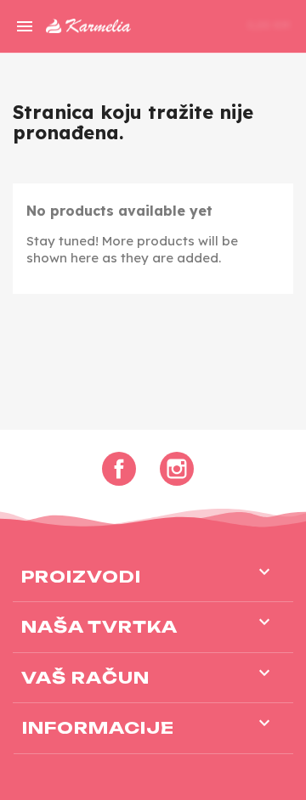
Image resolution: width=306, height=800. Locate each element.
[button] (180, 26)
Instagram (177, 469)
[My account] (209, 24)
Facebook (119, 469)
